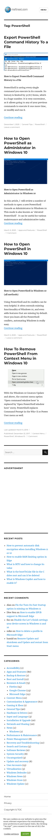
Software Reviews (16, 750)
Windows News (15, 776)
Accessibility (13, 668)
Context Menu (38, 433)
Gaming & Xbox (15, 705)
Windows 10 (20, 436)
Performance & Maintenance (22, 735)
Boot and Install (15, 679)
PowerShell (40, 124)
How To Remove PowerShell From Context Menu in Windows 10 (20, 356)
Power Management (17, 739)
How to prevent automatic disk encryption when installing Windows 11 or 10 (27, 549)
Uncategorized (14, 757)
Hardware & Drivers (17, 713)
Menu (44, 10)
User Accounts (14, 765)
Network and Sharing (18, 724)
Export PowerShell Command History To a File (26, 42)
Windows (14, 731)
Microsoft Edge (17, 694)
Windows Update (16, 783)
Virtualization (14, 769)
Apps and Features (26, 230)
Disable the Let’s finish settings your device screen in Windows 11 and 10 (27, 624)
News (9, 727)
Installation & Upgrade (19, 720)
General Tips (27, 124)
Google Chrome (17, 690)
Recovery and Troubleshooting (23, 742)
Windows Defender (17, 772)
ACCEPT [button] (25, 834)
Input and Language (17, 716)
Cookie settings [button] (11, 834)
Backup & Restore (16, 675)
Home (7, 796)
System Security (15, 754)
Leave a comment (12, 127)
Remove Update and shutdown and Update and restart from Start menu (27, 642)
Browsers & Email (16, 683)
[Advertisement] (26, 499)
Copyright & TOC (13, 809)
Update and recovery (17, 761)
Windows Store (15, 780)
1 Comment (11, 233)
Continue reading (13, 117)
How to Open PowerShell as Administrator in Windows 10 (19, 145)
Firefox (13, 686)
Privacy (8, 803)
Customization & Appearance (22, 701)
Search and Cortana (17, 746)
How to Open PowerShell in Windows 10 (17, 249)
